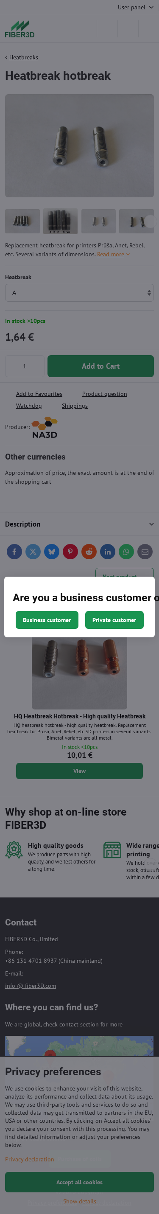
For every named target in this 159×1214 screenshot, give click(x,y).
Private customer (114, 620)
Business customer (47, 620)
